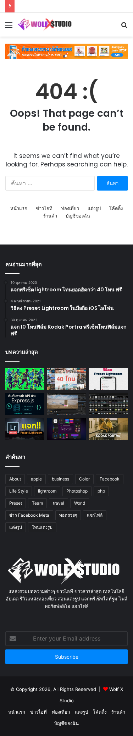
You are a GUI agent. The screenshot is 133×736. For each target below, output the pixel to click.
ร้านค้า (50, 216)
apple (36, 479)
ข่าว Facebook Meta (29, 515)
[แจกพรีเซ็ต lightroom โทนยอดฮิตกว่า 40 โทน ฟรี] (66, 379)
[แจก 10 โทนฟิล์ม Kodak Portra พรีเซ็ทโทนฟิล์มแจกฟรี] (108, 429)
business (60, 479)
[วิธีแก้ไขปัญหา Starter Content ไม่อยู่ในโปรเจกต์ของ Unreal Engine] (108, 404)
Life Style (18, 491)
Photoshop (77, 491)
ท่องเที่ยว (70, 208)
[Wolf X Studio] (46, 25)
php (101, 491)
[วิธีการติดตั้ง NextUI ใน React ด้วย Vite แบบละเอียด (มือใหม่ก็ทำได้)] (66, 429)
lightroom (47, 491)
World (79, 503)
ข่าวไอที (44, 208)
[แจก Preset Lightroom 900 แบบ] (24, 429)
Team (37, 503)
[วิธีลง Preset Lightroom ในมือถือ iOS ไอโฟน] (108, 379)
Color (84, 479)
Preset (15, 503)
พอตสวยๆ (68, 515)
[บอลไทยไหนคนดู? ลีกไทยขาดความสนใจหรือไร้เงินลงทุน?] (24, 379)
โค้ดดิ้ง (116, 208)
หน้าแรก (18, 208)
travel (58, 503)
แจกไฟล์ (94, 515)
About (15, 479)
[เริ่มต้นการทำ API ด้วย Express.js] (24, 404)
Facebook (110, 479)
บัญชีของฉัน (78, 216)
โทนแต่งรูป (42, 527)
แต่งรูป (94, 208)
